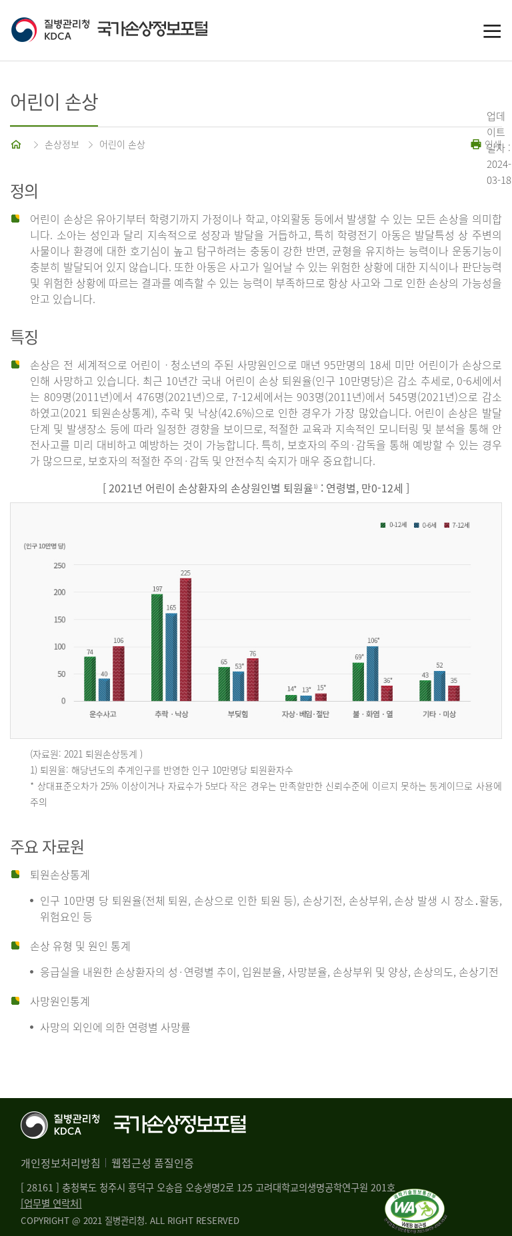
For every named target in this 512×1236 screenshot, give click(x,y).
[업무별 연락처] (51, 1203)
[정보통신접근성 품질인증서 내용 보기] (415, 1197)
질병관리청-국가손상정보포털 (133, 30)
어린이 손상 (122, 144)
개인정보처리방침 (61, 1163)
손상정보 (62, 144)
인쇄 (492, 144)
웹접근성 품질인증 (152, 1163)
